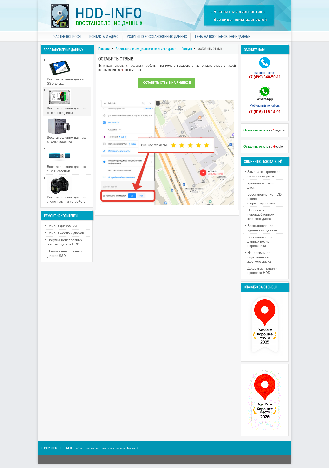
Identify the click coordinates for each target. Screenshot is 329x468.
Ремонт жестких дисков (65, 233)
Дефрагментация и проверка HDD (262, 270)
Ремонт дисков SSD (62, 226)
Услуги (187, 49)
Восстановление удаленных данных (262, 228)
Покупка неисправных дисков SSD (64, 253)
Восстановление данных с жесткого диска (146, 49)
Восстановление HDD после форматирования (264, 198)
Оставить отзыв (255, 130)
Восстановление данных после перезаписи (260, 241)
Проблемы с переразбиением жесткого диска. (260, 214)
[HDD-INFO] (164, 15)
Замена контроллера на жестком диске (264, 174)
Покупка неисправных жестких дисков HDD (64, 242)
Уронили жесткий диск (260, 185)
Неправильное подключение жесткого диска (259, 257)
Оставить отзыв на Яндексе (167, 82)
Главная (104, 49)
